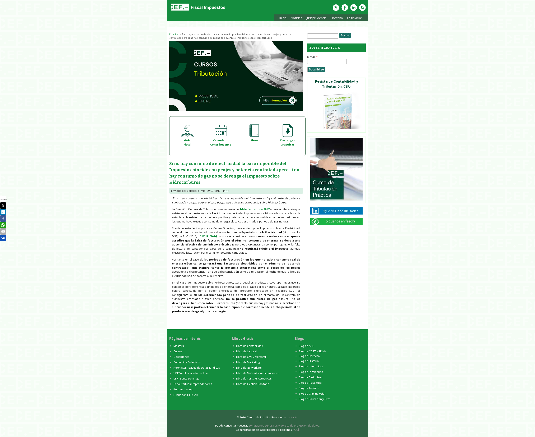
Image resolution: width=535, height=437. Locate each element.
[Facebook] (3, 218)
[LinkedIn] (3, 212)
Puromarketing (182, 389)
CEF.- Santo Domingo (186, 378)
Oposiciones (181, 357)
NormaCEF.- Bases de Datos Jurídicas (196, 367)
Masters (178, 346)
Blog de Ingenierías (311, 372)
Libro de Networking (248, 367)
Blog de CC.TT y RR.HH (312, 351)
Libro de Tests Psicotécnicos (254, 378)
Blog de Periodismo (311, 377)
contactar (293, 417)
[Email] (3, 231)
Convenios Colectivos (187, 362)
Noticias (296, 18)
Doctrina (336, 18)
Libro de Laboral (246, 351)
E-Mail (312, 57)
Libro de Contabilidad (249, 346)
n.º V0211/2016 (207, 236)
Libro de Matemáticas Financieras (257, 373)
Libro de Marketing (248, 362)
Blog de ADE (306, 346)
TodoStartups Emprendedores (192, 384)
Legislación (354, 18)
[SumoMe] (3, 238)
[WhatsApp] (3, 225)
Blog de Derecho (309, 356)
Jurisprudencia (315, 18)
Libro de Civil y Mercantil (251, 357)
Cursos (177, 351)
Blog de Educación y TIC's (314, 399)
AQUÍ (296, 430)
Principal (174, 34)
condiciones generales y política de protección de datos (284, 425)
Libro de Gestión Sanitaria (252, 384)
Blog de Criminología (312, 393)
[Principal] (197, 11)
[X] (3, 205)
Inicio (283, 18)
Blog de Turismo (309, 388)
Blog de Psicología (310, 383)
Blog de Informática (311, 366)
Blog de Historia (309, 361)
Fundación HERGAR (185, 395)
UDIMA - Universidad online (190, 373)
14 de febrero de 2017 (254, 209)
